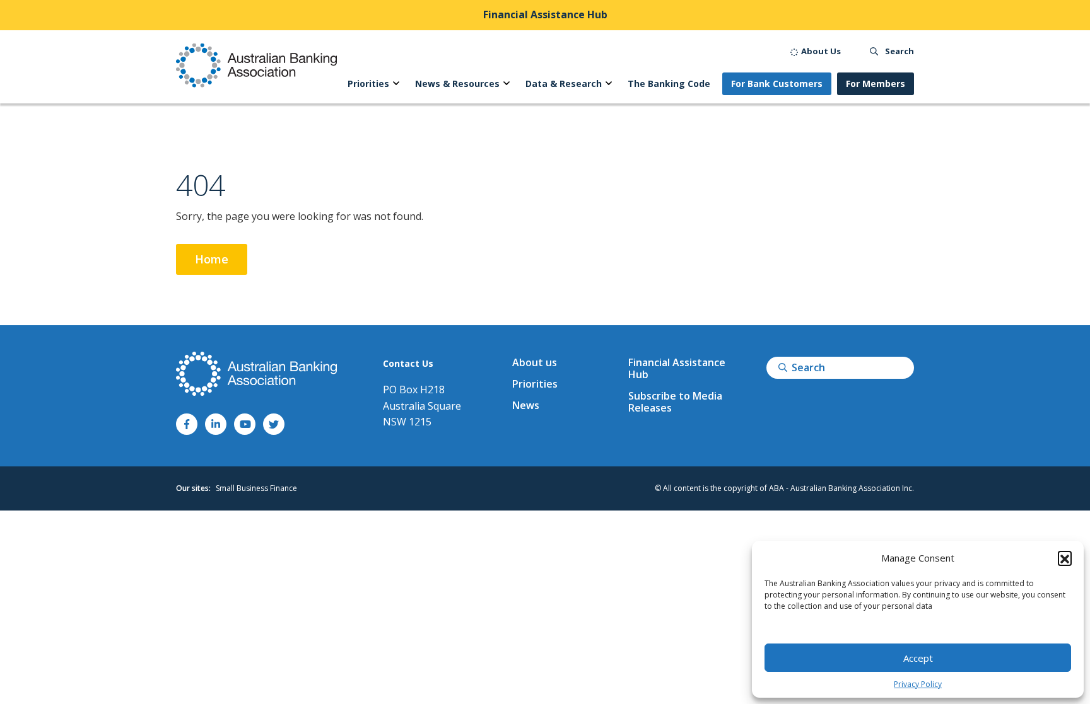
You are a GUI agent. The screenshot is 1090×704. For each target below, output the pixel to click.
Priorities (535, 384)
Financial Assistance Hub (676, 368)
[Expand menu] (396, 84)
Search (898, 51)
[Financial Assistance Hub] (545, 15)
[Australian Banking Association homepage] (256, 65)
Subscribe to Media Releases (675, 402)
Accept (918, 658)
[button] (1064, 557)
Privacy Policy (918, 684)
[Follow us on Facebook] (186, 424)
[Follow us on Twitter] (273, 424)
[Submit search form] (783, 367)
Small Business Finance (256, 488)
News (525, 405)
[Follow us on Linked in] (215, 424)
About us (534, 362)
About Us (820, 51)
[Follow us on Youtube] (244, 424)
